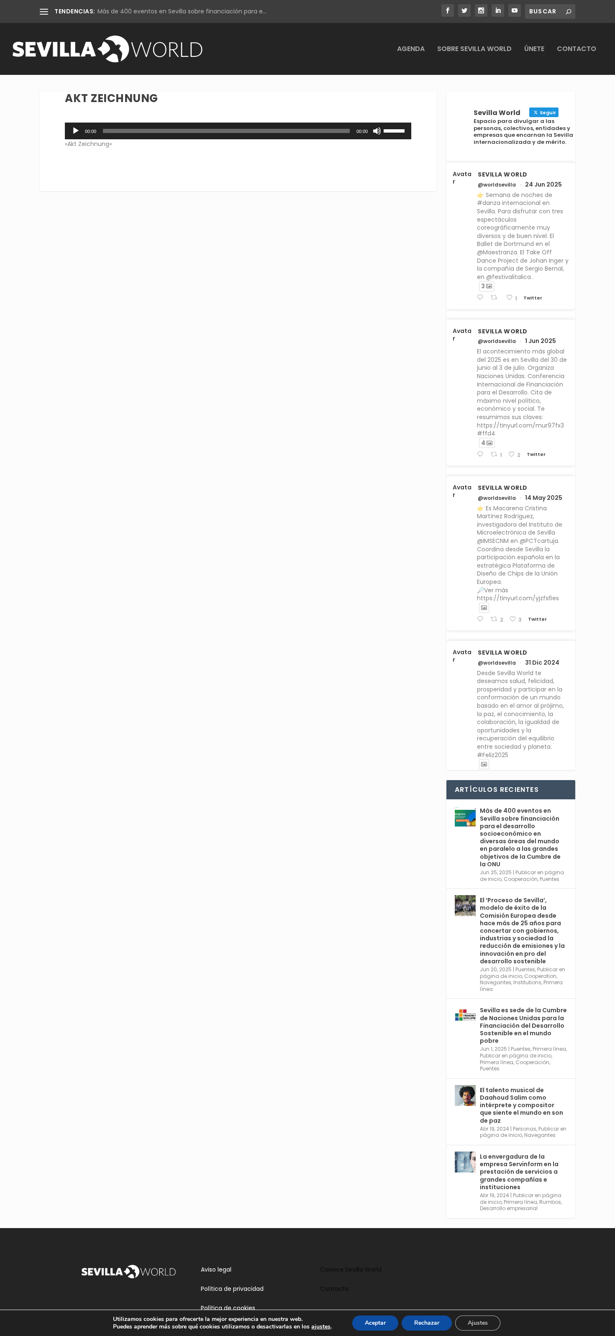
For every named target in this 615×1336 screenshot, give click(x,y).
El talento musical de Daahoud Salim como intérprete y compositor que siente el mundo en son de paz (521, 1105)
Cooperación (521, 879)
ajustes (321, 1327)
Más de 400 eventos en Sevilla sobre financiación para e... (181, 11)
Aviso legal (216, 1269)
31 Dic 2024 (542, 662)
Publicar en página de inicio (515, 1055)
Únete (534, 50)
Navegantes (495, 982)
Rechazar (426, 1323)
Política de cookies (228, 1308)
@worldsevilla (497, 185)
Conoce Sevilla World (351, 1269)
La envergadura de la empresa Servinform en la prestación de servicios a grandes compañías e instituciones (519, 1171)
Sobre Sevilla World (474, 50)
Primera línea (549, 1048)
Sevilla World (503, 174)
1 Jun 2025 (540, 341)
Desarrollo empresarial (509, 1208)
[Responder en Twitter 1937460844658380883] (482, 297)
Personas (524, 1128)
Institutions (527, 982)
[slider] (395, 130)
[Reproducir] (76, 131)
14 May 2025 (543, 498)
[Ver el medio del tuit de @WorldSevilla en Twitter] (484, 608)
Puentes (549, 879)
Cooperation (540, 976)
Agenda (411, 50)
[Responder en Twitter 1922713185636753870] (482, 619)
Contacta (334, 1289)
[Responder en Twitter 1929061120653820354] (482, 454)
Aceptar (375, 1323)
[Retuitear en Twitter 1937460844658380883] (496, 297)
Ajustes (478, 1323)
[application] (238, 131)
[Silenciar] (377, 131)
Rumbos (550, 1201)
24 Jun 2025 (543, 184)
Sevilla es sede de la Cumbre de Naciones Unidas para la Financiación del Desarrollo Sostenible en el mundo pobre (523, 1025)
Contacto (576, 50)
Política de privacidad (232, 1289)
